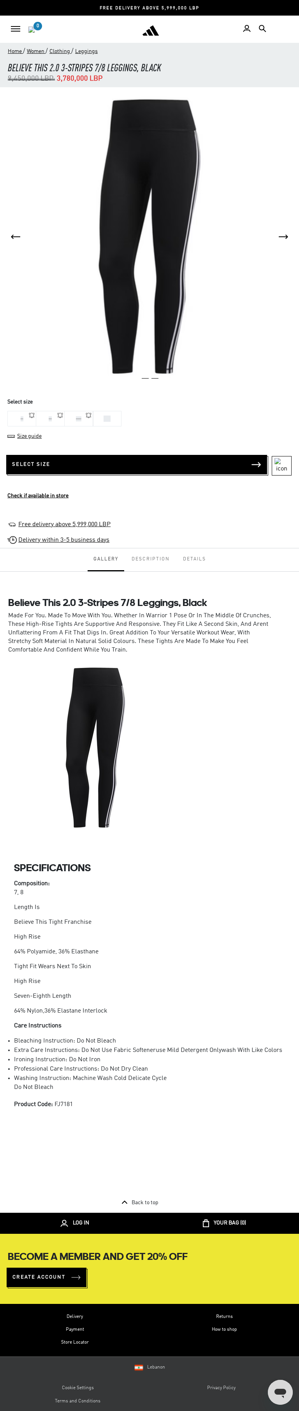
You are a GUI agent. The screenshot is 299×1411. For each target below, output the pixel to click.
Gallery (105, 559)
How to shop (224, 1329)
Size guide (29, 436)
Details (194, 559)
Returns (224, 1316)
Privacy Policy (221, 1388)
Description (151, 559)
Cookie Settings (78, 1388)
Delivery (75, 1316)
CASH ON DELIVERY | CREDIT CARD (213, 8)
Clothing (60, 51)
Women (36, 51)
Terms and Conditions (77, 1401)
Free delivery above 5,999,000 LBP (64, 524)
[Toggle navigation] (15, 29)
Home (15, 51)
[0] (31, 29)
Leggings (86, 51)
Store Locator (75, 1342)
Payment (75, 1329)
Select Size (31, 464)
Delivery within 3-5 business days (63, 540)
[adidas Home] (150, 30)
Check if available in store (38, 496)
